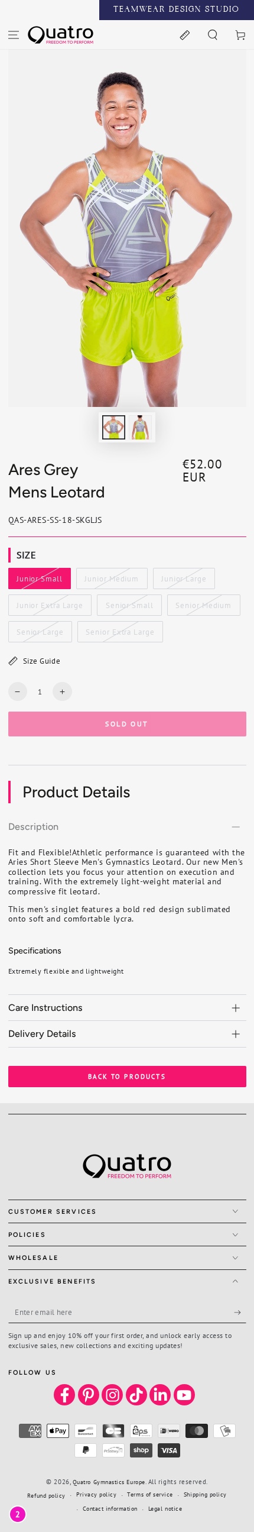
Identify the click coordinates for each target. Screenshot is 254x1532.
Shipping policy (205, 1494)
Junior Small (39, 581)
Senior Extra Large (120, 634)
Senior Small (129, 608)
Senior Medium (203, 608)
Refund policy (46, 1495)
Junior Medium (111, 581)
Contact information (110, 1508)
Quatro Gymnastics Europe (109, 1482)
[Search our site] (212, 34)
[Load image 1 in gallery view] (114, 427)
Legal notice (165, 1508)
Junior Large (184, 581)
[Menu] (14, 34)
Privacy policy (96, 1494)
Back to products (127, 1076)
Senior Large (40, 634)
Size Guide (41, 660)
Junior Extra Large (49, 608)
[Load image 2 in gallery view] (140, 427)
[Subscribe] (240, 1312)
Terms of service (150, 1494)
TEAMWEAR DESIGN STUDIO (176, 10)
